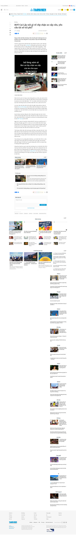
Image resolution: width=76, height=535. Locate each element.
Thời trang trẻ (59, 491)
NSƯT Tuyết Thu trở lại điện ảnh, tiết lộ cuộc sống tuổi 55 (62, 366)
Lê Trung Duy (26, 213)
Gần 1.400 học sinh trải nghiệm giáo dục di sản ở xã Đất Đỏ (58, 409)
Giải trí (58, 363)
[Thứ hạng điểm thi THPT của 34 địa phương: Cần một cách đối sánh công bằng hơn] (54, 404)
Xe (58, 473)
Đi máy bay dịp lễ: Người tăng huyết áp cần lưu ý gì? (58, 451)
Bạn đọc (60, 513)
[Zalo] (74, 5)
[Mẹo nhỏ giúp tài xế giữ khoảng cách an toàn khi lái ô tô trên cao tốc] (54, 477)
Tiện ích (22, 5)
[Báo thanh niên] (38, 10)
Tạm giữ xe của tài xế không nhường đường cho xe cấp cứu (36, 176)
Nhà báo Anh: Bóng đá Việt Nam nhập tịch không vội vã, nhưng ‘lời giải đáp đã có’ (57, 429)
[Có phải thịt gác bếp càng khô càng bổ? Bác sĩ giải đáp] (54, 441)
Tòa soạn (42, 522)
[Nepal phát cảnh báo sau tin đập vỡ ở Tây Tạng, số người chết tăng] (54, 296)
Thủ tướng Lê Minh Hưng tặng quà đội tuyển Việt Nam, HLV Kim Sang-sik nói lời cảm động (58, 432)
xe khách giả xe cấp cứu (42, 213)
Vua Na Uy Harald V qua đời (55, 300)
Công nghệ (58, 455)
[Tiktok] (73, 5)
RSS (39, 522)
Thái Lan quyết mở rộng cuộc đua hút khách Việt (58, 355)
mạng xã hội (33, 150)
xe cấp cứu (28, 45)
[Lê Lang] (15, 31)
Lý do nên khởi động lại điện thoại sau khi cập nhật (58, 465)
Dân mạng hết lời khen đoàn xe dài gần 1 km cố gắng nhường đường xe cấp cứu (31, 185)
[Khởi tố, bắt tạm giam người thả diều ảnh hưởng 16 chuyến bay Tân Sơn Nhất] (54, 277)
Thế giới (58, 291)
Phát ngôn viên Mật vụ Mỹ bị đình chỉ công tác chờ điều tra (58, 304)
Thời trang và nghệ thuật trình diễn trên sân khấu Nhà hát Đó (63, 495)
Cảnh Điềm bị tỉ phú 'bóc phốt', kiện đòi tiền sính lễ (58, 377)
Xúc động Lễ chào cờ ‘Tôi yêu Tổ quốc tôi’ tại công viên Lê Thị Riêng (58, 391)
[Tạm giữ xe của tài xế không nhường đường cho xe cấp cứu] (20, 178)
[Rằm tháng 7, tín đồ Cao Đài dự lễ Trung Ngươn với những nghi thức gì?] (54, 331)
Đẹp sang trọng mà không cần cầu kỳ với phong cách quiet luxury (58, 505)
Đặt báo (31, 522)
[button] (10, 22)
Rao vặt (60, 515)
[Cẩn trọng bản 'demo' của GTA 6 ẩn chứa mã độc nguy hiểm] (54, 459)
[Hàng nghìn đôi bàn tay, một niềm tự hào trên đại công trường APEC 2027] (54, 313)
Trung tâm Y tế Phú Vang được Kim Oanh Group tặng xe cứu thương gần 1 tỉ (58, 287)
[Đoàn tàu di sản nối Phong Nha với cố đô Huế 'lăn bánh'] (54, 349)
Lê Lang (18, 30)
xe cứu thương (35, 213)
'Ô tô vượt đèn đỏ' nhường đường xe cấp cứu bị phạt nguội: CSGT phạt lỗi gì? (31, 188)
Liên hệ (26, 5)
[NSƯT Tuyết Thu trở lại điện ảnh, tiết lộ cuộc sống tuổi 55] (54, 367)
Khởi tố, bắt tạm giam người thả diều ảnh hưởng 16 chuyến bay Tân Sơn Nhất (63, 277)
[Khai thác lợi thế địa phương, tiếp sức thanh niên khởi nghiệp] (54, 385)
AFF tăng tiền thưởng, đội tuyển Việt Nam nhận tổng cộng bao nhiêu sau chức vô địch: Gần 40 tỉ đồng (62, 423)
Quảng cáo (35, 522)
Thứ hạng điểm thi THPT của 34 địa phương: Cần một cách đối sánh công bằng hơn (62, 404)
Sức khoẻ (23, 515)
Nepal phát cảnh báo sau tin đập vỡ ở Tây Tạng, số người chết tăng (62, 295)
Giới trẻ (58, 381)
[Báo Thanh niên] (13, 522)
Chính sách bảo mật (49, 522)
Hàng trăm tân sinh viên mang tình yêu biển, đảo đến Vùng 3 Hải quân (58, 413)
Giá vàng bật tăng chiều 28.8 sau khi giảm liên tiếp (58, 319)
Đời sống (15, 22)
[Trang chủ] (9, 14)
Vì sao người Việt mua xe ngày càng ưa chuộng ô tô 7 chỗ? (57, 483)
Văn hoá (35, 515)
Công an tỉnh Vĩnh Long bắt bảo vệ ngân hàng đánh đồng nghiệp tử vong (58, 283)
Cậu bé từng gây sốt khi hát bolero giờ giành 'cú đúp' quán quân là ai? (58, 373)
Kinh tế (58, 309)
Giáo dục (58, 399)
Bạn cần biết (18, 5)
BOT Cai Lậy (20, 118)
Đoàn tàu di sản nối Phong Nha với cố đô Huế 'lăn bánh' (62, 348)
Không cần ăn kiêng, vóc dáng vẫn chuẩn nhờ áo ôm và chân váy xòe (58, 501)
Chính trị (10, 513)
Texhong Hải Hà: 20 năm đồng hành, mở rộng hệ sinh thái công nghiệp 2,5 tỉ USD (58, 322)
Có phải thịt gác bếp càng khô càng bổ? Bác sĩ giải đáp (62, 440)
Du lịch (58, 345)
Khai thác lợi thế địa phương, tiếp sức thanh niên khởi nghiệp (62, 385)
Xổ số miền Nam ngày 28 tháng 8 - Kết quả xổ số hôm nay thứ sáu (58, 337)
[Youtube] (69, 5)
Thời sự (58, 273)
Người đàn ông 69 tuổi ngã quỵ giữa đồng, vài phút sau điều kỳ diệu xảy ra (58, 447)
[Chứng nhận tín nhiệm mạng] (50, 530)
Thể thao (58, 418)
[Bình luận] (10, 30)
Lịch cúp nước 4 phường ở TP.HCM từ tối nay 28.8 (58, 340)
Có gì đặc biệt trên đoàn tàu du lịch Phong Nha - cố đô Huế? (58, 359)
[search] (10, 10)
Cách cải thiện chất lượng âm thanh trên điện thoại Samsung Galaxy (58, 469)
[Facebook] (71, 5)
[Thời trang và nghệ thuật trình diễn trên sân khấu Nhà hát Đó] (54, 496)
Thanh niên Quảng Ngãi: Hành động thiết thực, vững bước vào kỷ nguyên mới (58, 395)
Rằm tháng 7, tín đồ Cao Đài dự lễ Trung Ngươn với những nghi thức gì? (62, 331)
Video (47, 518)
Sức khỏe (59, 437)
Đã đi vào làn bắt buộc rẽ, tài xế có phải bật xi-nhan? (58, 487)
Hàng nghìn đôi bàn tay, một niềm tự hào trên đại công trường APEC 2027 (63, 313)
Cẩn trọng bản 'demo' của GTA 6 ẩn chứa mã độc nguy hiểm (63, 458)
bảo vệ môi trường (22, 106)
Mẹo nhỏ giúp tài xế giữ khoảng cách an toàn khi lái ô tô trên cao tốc (62, 477)
